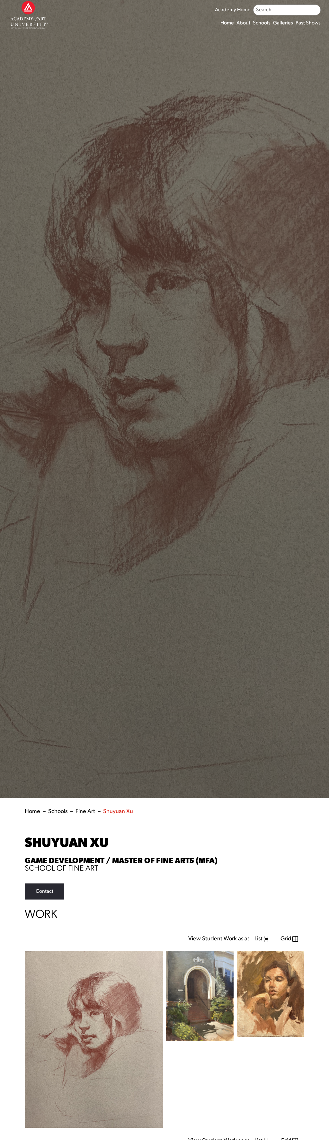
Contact (44, 891)
